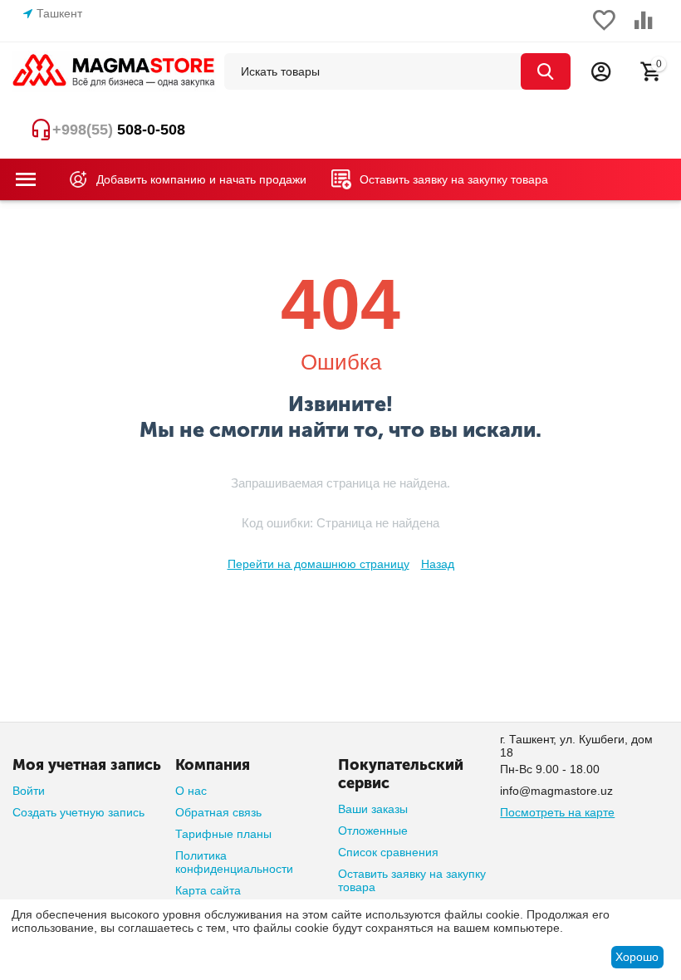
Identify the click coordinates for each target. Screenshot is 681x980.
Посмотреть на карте (557, 812)
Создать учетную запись (78, 812)
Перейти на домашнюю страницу (318, 564)
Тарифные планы (223, 833)
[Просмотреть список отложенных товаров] (603, 29)
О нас (191, 790)
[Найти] (546, 71)
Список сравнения (388, 852)
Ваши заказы (373, 809)
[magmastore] (114, 70)
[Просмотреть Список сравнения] (643, 29)
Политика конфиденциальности (234, 862)
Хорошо (637, 956)
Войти (28, 790)
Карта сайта (208, 890)
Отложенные (373, 830)
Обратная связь (218, 812)
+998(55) (118, 129)
